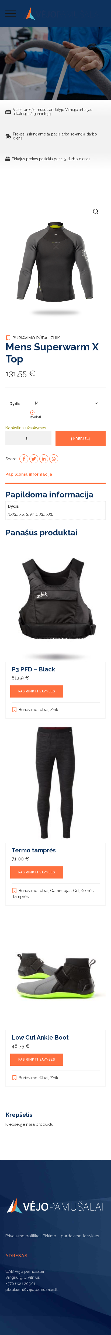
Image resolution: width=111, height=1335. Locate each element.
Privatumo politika (22, 1235)
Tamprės (20, 896)
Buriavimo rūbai (30, 338)
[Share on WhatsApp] (53, 458)
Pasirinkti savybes (36, 691)
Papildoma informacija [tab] (28, 474)
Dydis (14, 403)
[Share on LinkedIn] (43, 458)
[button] (95, 212)
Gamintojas (60, 890)
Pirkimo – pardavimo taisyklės (71, 1235)
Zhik (55, 338)
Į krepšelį (80, 439)
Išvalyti (35, 417)
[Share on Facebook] (23, 458)
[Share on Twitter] (33, 458)
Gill (76, 890)
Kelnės (87, 890)
